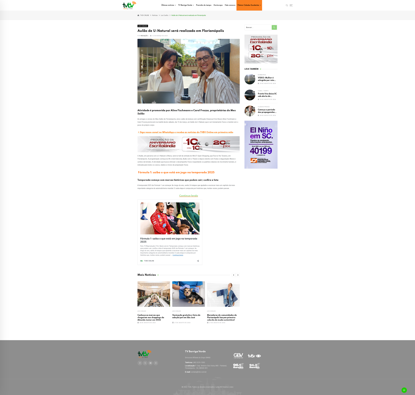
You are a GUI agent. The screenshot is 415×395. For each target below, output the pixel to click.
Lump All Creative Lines (224, 387)
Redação (144, 35)
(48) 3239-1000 (199, 362)
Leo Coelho (141, 311)
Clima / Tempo (263, 91)
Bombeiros (262, 75)
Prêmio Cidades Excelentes (248, 5)
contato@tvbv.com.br (199, 372)
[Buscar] (287, 5)
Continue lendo (188, 196)
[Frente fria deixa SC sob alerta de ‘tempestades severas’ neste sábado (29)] (249, 95)
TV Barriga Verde (185, 5)
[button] (234, 275)
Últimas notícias (167, 5)
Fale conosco (230, 5)
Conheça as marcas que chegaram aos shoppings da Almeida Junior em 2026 (150, 317)
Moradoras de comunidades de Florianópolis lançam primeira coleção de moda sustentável (222, 317)
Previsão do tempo (203, 5)
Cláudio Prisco (264, 107)
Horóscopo (218, 5)
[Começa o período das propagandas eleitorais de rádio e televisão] (249, 111)
